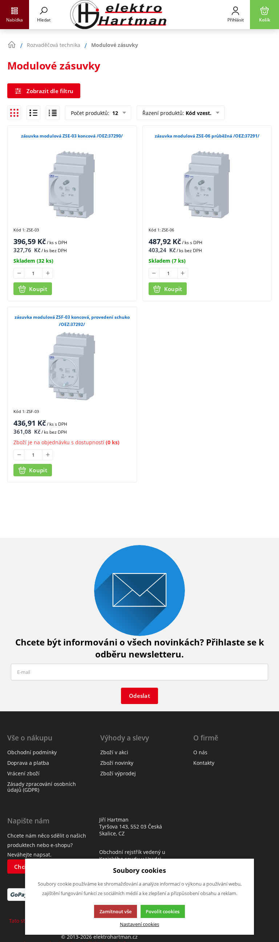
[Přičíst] (47, 273)
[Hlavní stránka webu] (11, 44)
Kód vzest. (198, 113)
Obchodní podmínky (32, 752)
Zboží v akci (114, 752)
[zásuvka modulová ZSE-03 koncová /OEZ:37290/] (72, 184)
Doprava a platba (28, 762)
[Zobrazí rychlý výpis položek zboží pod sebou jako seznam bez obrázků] (53, 113)
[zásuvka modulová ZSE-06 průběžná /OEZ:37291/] (207, 184)
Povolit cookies (162, 911)
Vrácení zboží (23, 773)
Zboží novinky (116, 762)
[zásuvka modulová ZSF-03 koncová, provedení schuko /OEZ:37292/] (72, 366)
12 (114, 113)
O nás (200, 752)
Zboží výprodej (118, 773)
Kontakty (203, 762)
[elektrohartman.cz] (139, 14)
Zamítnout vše (116, 911)
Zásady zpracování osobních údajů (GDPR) (41, 786)
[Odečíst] (18, 273)
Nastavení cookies (139, 924)
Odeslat (139, 695)
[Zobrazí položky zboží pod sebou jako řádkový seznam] (33, 113)
